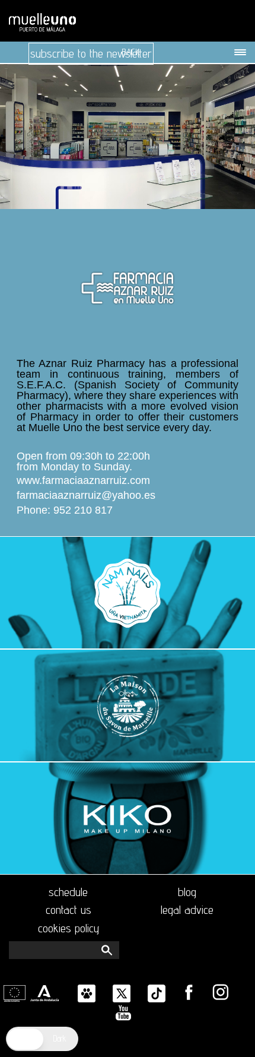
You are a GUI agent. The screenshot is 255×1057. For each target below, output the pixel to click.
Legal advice (187, 910)
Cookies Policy (68, 928)
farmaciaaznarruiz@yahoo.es (86, 495)
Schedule (68, 892)
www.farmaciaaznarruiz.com (83, 480)
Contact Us (68, 910)
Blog (187, 892)
